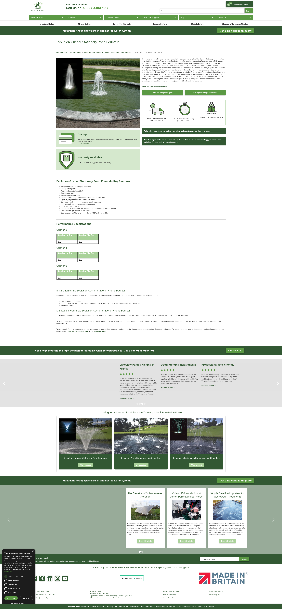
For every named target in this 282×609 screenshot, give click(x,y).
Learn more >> (83, 143)
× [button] (33, 551)
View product (85, 465)
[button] (239, 4)
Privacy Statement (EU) (215, 591)
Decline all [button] (25, 598)
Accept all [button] (11, 598)
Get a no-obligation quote (236, 31)
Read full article (100, 541)
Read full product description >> (154, 86)
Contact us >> (175, 142)
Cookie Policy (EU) (214, 594)
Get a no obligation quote (162, 92)
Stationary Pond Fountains (93, 52)
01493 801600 (44, 591)
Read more (8, 572)
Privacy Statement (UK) (171, 591)
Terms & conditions (169, 598)
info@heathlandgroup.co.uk (45, 598)
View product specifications (205, 92)
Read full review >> (87, 398)
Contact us (235, 350)
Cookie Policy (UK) (169, 594)
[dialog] (18, 578)
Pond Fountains (75, 52)
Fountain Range (62, 52)
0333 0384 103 (95, 7)
